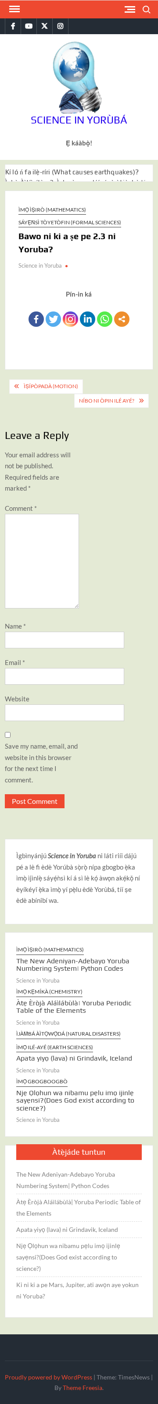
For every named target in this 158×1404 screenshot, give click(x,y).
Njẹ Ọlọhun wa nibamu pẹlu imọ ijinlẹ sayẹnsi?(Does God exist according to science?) (75, 1100)
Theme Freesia (82, 1387)
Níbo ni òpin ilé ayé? (106, 400)
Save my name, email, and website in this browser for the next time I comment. (41, 763)
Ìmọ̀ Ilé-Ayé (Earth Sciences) (54, 1047)
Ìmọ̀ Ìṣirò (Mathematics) (52, 209)
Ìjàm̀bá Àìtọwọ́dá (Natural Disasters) (68, 1033)
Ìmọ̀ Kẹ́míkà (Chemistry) (49, 991)
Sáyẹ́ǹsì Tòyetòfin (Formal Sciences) (69, 222)
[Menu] (13, 9)
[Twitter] (53, 319)
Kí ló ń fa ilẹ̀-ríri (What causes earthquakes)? (72, 172)
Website (17, 699)
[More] (121, 319)
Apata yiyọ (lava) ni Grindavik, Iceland (74, 1058)
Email (15, 662)
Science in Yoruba (40, 265)
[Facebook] (36, 319)
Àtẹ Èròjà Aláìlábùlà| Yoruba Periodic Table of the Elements (73, 1007)
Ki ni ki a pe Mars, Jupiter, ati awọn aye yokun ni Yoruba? (77, 1290)
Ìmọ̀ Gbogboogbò (42, 1081)
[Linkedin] (87, 319)
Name (15, 626)
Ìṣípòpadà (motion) (51, 386)
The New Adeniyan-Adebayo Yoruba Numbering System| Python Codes (72, 965)
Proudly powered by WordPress (48, 1377)
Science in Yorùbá (79, 120)
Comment (21, 508)
